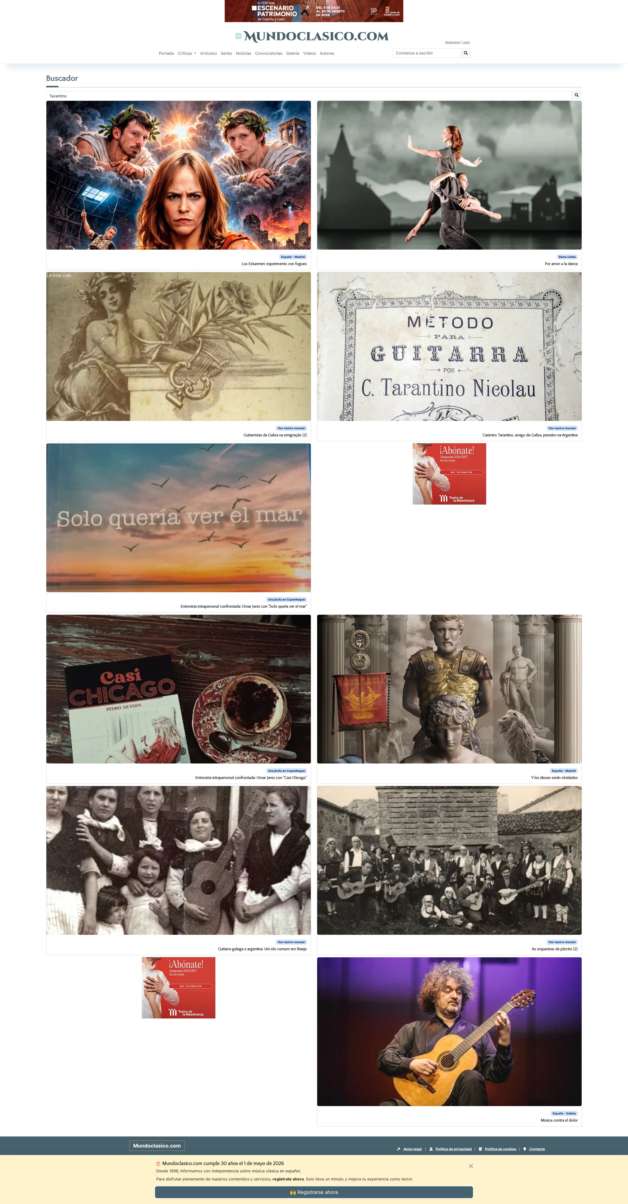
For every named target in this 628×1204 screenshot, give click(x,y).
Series (226, 53)
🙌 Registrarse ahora (314, 1192)
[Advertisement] (19, 138)
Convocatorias (268, 53)
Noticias (243, 53)
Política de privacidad (453, 1149)
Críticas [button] (185, 53)
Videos (309, 53)
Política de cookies (500, 1149)
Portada (166, 53)
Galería (292, 53)
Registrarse (452, 42)
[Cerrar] (471, 1166)
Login (466, 42)
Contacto (537, 1149)
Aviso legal (412, 1149)
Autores (327, 53)
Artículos (208, 53)
